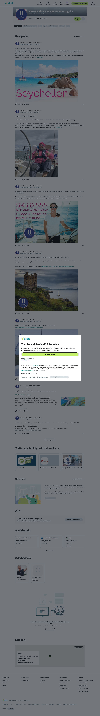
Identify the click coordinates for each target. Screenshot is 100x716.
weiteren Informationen (27, 370)
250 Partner (35, 365)
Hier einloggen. (25, 360)
